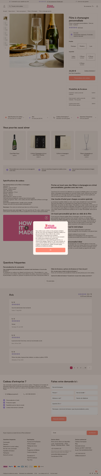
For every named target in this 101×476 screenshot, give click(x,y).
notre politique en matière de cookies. (49, 245)
